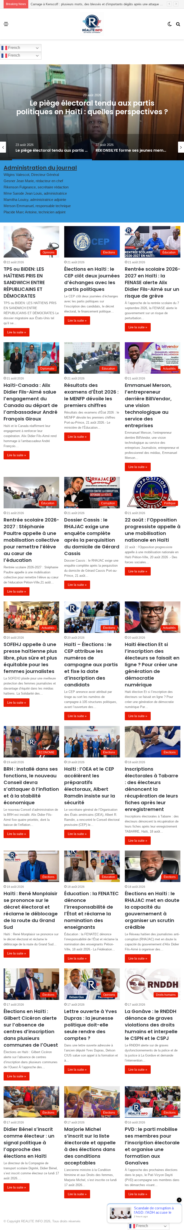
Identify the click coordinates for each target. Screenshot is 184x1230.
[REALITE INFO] (92, 24)
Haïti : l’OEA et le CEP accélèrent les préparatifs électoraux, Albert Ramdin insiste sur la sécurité (89, 786)
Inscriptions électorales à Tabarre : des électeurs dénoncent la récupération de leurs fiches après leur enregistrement (151, 789)
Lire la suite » (16, 332)
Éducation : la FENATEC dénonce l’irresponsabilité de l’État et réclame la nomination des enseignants (91, 910)
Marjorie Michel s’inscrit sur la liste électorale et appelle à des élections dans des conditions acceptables (90, 1146)
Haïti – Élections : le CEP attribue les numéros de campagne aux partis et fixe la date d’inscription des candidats (91, 664)
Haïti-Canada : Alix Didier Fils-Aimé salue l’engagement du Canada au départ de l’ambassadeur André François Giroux (31, 402)
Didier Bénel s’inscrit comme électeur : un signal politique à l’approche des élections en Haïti (29, 1142)
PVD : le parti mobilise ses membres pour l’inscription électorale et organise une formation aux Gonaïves (152, 1146)
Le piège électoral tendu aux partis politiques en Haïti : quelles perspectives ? (84, 4)
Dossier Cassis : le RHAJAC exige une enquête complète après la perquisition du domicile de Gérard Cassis (91, 536)
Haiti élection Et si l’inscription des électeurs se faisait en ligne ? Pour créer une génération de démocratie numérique (152, 664)
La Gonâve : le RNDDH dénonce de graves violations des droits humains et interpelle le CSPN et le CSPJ (151, 1025)
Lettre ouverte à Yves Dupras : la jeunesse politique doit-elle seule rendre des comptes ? (90, 1025)
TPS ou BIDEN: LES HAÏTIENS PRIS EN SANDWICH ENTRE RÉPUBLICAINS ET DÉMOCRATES (24, 282)
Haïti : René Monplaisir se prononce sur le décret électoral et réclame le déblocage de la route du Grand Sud (31, 910)
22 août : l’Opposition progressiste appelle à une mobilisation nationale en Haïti (152, 529)
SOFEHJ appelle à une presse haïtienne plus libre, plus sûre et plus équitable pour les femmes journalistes (30, 658)
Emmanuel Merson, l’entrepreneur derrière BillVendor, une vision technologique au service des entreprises (148, 405)
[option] (92, 112)
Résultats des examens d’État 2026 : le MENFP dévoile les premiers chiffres (91, 395)
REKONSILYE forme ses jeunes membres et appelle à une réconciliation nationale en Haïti (92, 112)
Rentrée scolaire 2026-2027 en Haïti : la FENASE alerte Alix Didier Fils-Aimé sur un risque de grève (152, 282)
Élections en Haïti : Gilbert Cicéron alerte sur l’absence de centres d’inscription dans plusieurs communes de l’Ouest (31, 1028)
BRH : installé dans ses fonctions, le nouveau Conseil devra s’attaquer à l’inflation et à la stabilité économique (31, 786)
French (13, 48)
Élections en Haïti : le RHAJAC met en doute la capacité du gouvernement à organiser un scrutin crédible (152, 910)
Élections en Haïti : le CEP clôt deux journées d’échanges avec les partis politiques (92, 279)
